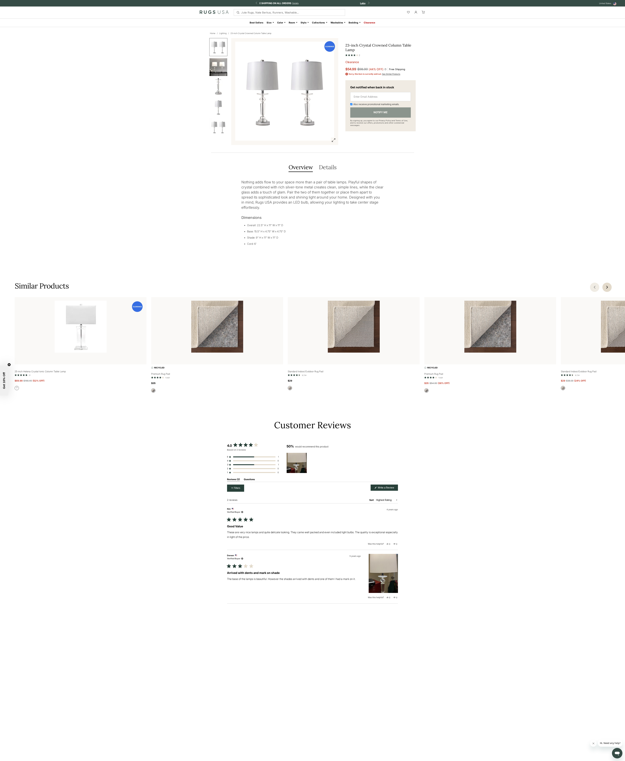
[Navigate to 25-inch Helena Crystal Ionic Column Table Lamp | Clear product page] (80, 327)
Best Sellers (256, 22)
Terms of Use (401, 120)
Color (280, 22)
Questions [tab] (249, 480)
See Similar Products (391, 74)
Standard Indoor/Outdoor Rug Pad (305, 371)
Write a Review (387, 488)
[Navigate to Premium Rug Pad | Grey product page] (217, 327)
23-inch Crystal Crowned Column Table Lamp (250, 33)
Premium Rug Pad (160, 373)
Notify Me (381, 112)
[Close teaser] (9, 364)
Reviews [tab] (233, 480)
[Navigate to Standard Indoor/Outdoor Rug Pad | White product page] (354, 327)
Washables (337, 22)
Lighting (223, 33)
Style (303, 22)
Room (292, 22)
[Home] (214, 12)
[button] (352, 54)
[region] (297, 463)
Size (269, 22)
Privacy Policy (385, 120)
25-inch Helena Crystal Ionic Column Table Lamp (40, 371)
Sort (371, 500)
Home (212, 33)
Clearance (369, 22)
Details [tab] (327, 167)
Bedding (353, 22)
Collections (318, 22)
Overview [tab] (301, 167)
